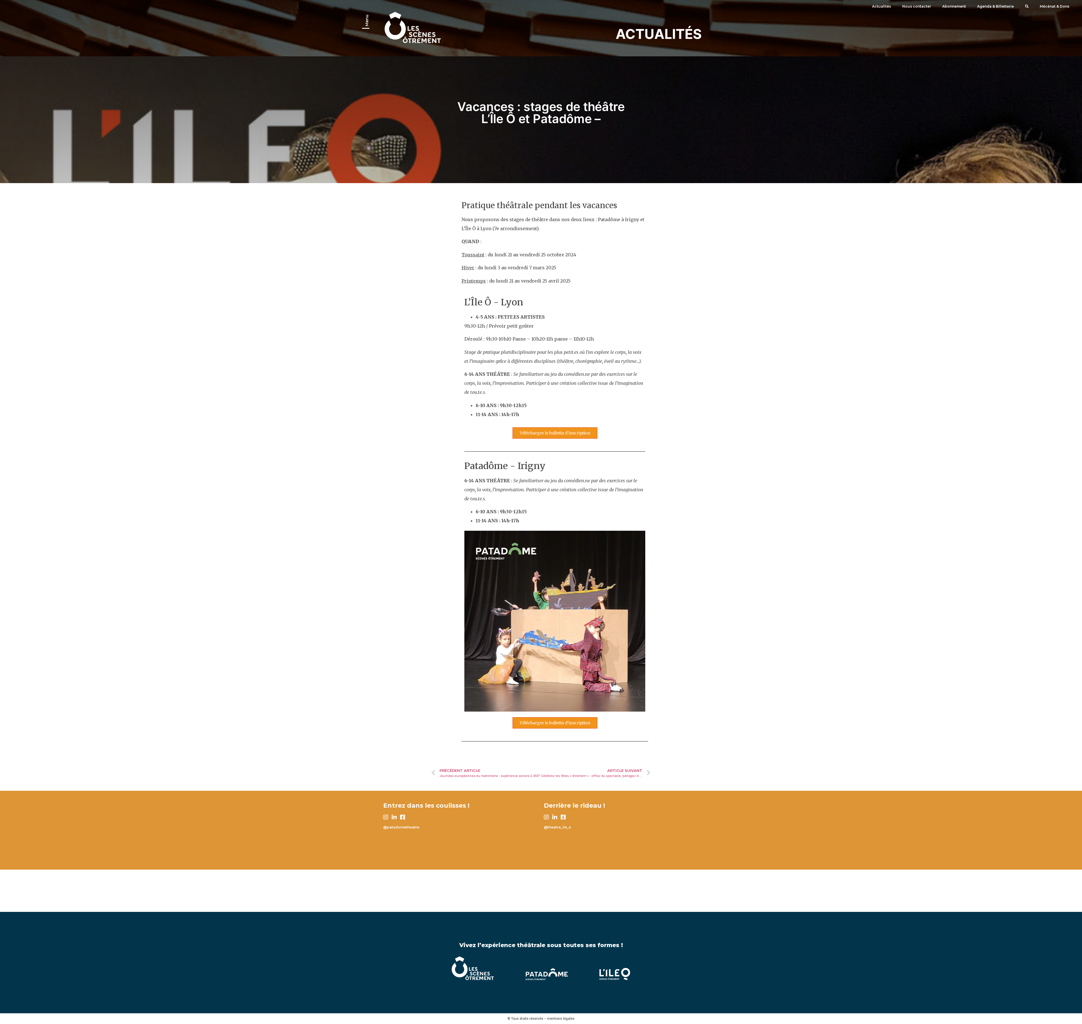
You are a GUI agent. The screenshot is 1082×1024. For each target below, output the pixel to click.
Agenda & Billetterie (995, 6)
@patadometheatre (401, 827)
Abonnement (954, 6)
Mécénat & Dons (1054, 6)
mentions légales (561, 1019)
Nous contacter (916, 6)
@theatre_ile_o (557, 827)
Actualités (881, 6)
